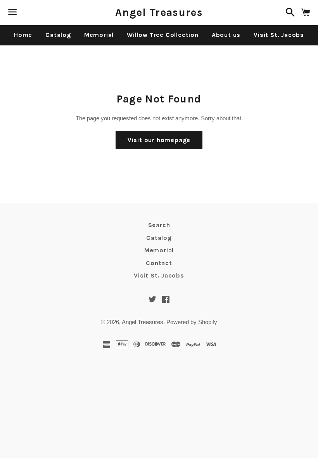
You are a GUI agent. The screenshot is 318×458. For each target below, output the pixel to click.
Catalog (58, 34)
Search (159, 225)
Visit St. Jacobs (279, 34)
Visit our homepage (159, 140)
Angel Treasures (159, 12)
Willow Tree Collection (163, 34)
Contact (159, 263)
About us (226, 34)
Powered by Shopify (191, 322)
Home (23, 34)
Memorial (99, 34)
